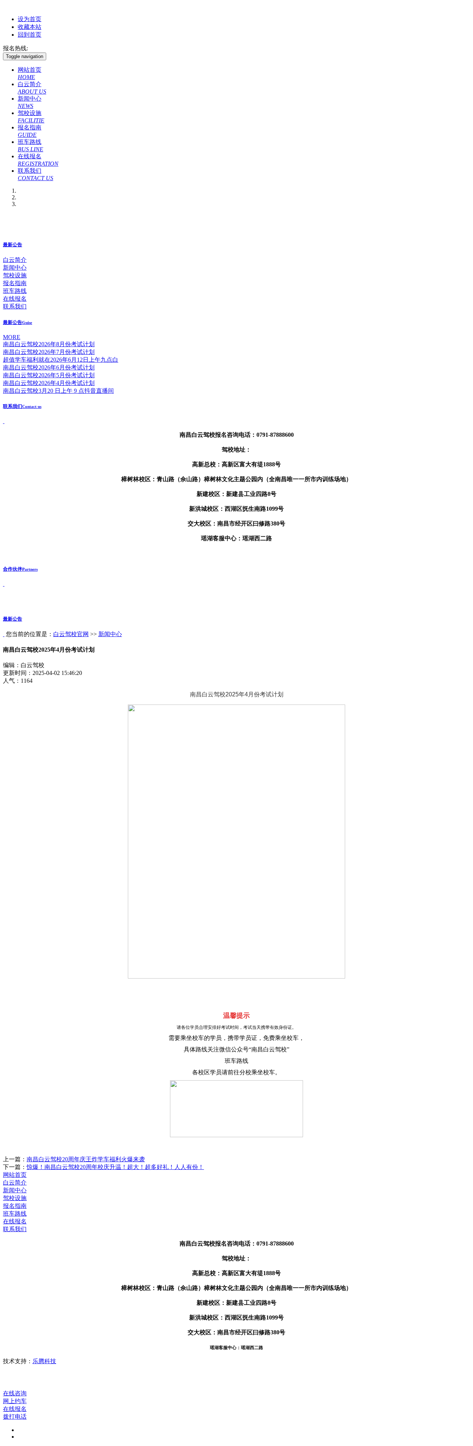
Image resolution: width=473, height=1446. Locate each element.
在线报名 (15, 298)
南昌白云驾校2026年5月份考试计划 (49, 375)
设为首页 (29, 19)
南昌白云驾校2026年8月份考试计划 (49, 344)
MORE (11, 337)
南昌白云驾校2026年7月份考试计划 (49, 352)
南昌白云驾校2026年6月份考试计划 (49, 367)
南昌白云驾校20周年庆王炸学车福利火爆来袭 (86, 1159)
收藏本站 (29, 27)
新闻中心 (15, 267)
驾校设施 (15, 275)
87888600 (41, 48)
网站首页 (15, 1175)
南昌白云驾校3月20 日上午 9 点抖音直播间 (58, 391)
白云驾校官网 (71, 634)
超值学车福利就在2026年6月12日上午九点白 (60, 360)
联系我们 (15, 306)
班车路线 (15, 291)
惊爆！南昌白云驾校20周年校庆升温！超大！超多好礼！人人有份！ (115, 1167)
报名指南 (15, 283)
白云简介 (15, 260)
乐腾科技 (44, 1361)
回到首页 (29, 34)
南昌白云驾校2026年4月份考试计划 (49, 383)
